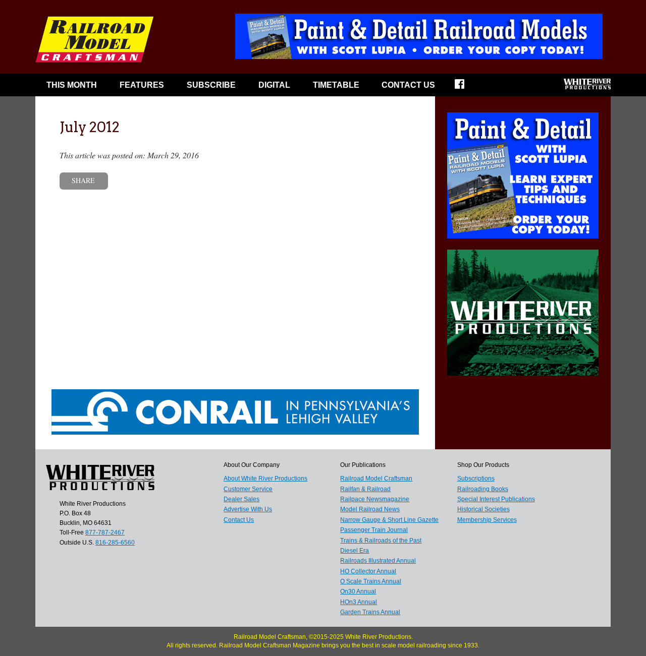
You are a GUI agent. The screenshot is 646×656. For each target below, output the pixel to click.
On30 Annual (358, 591)
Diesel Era (354, 550)
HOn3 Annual (358, 602)
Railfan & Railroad (365, 489)
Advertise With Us (248, 509)
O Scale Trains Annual (370, 581)
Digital (274, 85)
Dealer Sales (241, 499)
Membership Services (487, 519)
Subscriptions (476, 478)
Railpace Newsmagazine (374, 499)
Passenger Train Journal (374, 529)
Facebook (466, 87)
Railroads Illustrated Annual (378, 560)
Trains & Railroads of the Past (380, 540)
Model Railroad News (370, 509)
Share (83, 180)
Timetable (336, 85)
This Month (71, 85)
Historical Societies (483, 509)
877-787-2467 (105, 532)
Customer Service (248, 489)
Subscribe (211, 85)
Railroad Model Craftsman (376, 478)
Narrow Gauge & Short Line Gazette (389, 519)
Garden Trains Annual (370, 612)
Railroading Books (482, 489)
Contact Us (408, 85)
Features (142, 85)
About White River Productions (265, 478)
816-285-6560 (115, 542)
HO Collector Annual (368, 571)
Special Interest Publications (496, 499)
